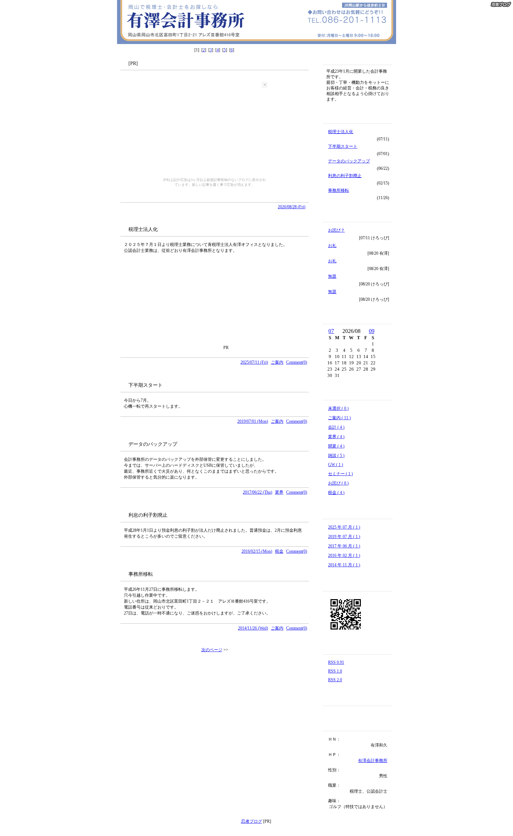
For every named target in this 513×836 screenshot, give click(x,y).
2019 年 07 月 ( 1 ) (344, 536)
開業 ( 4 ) (336, 446)
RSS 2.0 (335, 679)
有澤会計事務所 (372, 760)
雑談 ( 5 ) (336, 455)
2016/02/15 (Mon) (256, 551)
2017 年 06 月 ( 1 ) (344, 546)
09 (371, 331)
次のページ (211, 649)
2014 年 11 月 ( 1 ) (344, 564)
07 (331, 331)
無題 (332, 276)
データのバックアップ (349, 161)
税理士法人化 (340, 131)
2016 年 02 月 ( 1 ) (344, 555)
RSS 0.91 (336, 662)
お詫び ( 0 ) (338, 483)
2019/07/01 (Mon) (252, 421)
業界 (279, 492)
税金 (279, 551)
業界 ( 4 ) (336, 436)
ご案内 (277, 362)
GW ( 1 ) (335, 464)
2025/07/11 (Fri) (254, 362)
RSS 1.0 (335, 671)
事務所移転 (338, 190)
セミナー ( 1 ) (340, 473)
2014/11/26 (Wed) (253, 628)
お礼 (332, 245)
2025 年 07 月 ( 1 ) (344, 527)
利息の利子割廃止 (345, 175)
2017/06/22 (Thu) (257, 492)
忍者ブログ (251, 821)
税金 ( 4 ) (336, 492)
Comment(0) (296, 362)
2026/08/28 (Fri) (291, 206)
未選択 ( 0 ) (338, 408)
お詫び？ (336, 230)
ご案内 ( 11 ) (339, 417)
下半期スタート (342, 146)
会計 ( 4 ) (336, 427)
